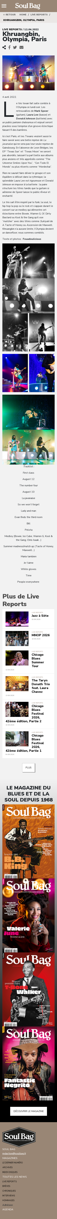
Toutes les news (14, 1177)
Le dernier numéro (12, 1162)
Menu (5, 6)
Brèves (6, 1186)
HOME (22, 14)
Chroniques (9, 1191)
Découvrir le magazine (28, 1111)
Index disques (9, 1172)
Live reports (39, 14)
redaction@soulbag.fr (14, 1153)
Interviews (8, 1195)
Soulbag (28, 6)
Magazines (9, 1158)
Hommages (8, 1200)
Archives (7, 1167)
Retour (10, 14)
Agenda (7, 1209)
